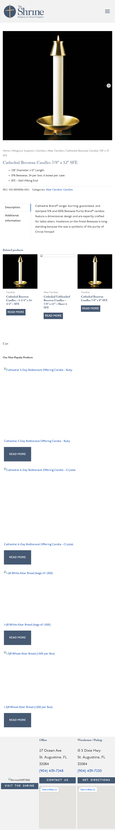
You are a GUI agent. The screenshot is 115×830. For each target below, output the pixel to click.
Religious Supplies (23, 151)
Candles (41, 151)
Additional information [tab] (13, 218)
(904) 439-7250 (90, 771)
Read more (16, 312)
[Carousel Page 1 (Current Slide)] (54, 134)
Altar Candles (56, 151)
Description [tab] (12, 207)
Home (6, 151)
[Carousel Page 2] (60, 134)
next (109, 86)
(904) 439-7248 (51, 771)
